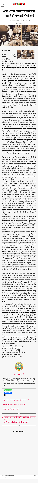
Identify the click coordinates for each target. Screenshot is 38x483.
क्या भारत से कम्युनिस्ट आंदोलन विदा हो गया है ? (16, 400)
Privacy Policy (4, 477)
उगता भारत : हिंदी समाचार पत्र (9, 475)
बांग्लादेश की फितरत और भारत (11, 409)
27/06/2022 (26, 20)
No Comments (20, 23)
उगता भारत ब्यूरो (15, 20)
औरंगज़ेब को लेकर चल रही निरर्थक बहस (14, 405)
